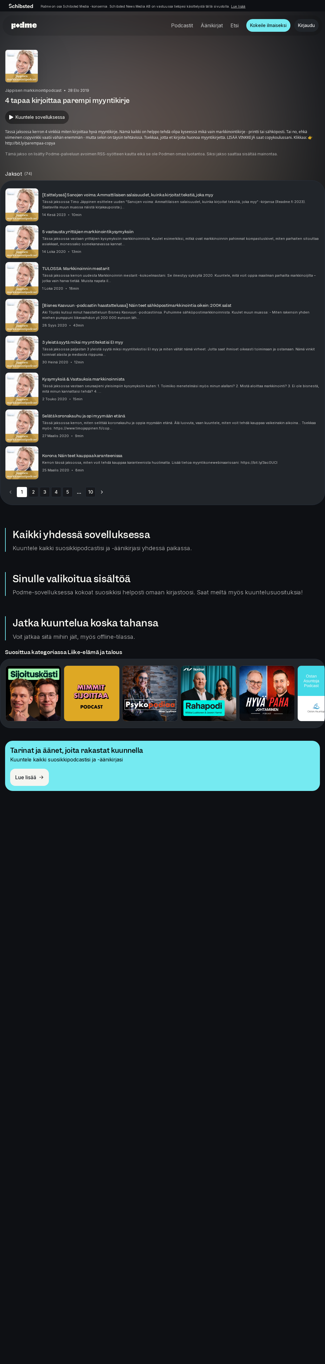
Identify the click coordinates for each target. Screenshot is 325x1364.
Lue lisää (238, 6)
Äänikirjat (212, 25)
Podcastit (182, 25)
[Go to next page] (102, 492)
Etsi (234, 25)
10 (90, 492)
